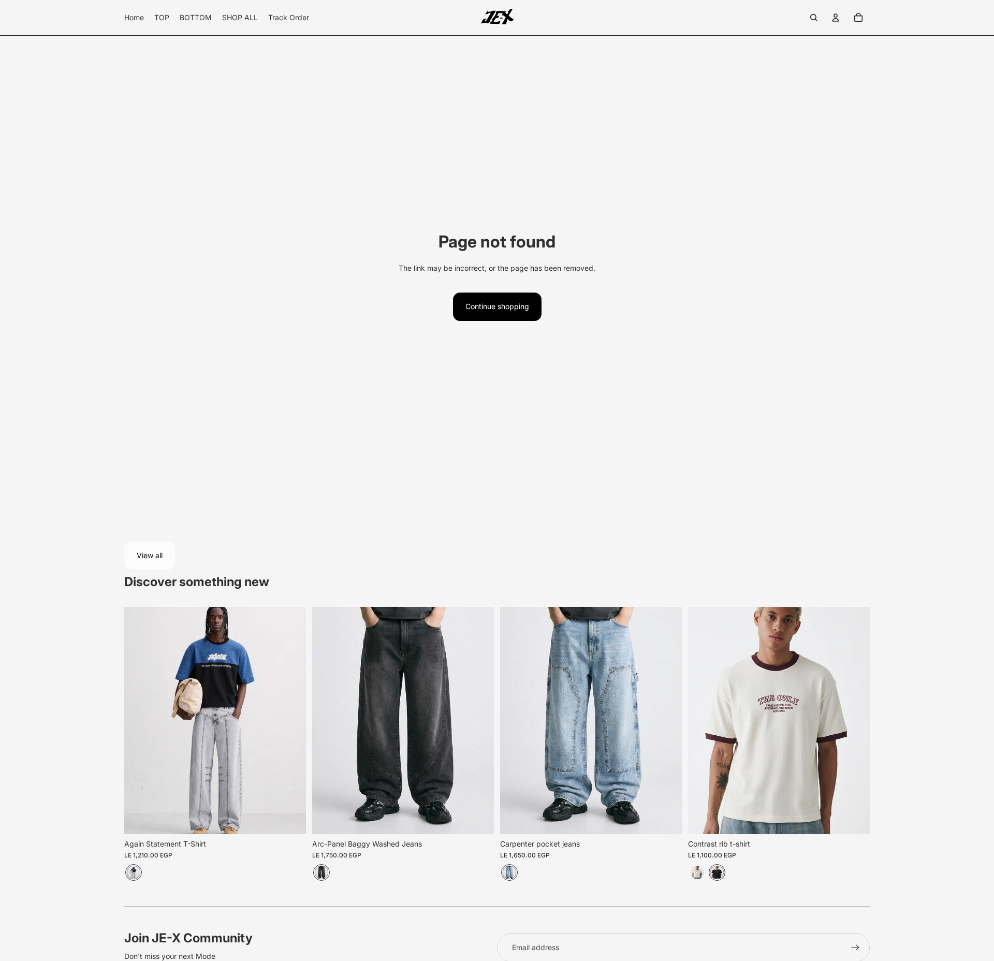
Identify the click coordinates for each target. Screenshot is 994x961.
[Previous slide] (327, 720)
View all (150, 555)
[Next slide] (478, 720)
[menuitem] (134, 17)
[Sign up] (855, 947)
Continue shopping (497, 306)
